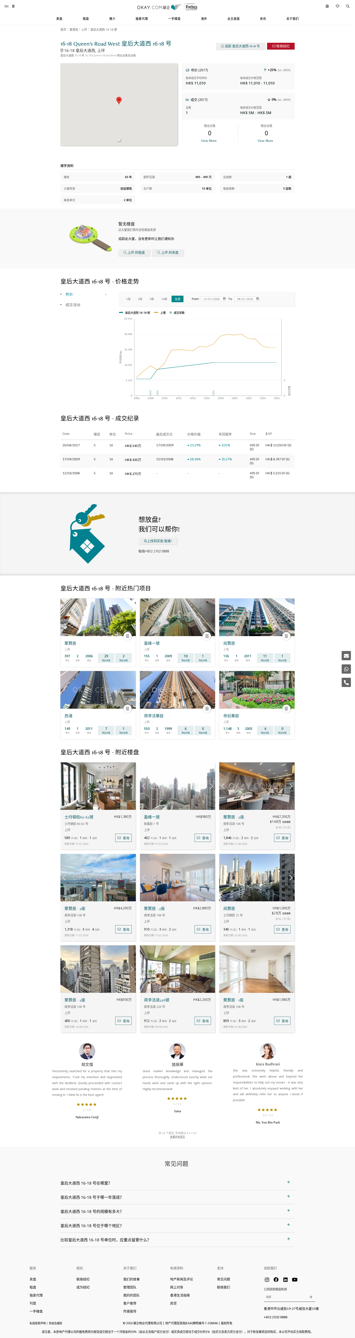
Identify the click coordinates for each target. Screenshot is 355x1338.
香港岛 (73, 29)
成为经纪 (83, 1287)
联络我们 (223, 1287)
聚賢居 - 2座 (233, 817)
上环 (84, 29)
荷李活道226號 (156, 1000)
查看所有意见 (177, 1137)
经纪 (79, 1268)
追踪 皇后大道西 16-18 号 (242, 46)
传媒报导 (129, 1311)
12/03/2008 (71, 473)
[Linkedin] (285, 1280)
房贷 (173, 1303)
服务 (33, 1268)
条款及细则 (55, 1323)
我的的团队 (131, 1295)
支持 (220, 1268)
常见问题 (223, 1279)
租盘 (33, 1287)
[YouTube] (295, 1280)
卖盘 (33, 1279)
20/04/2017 (71, 445)
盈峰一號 (152, 817)
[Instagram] (267, 1280)
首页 (63, 29)
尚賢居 (229, 908)
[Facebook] (276, 1280)
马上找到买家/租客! (158, 541)
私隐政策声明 (38, 1323)
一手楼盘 (36, 1311)
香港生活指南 (180, 1295)
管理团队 (129, 1287)
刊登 (33, 1303)
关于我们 (129, 1268)
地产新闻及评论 (181, 1279)
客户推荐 (129, 1303)
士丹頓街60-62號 (79, 817)
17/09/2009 (71, 459)
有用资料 (176, 1268)
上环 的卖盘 (170, 252)
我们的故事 (131, 1279)
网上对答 (176, 1287)
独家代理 (36, 1295)
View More (209, 140)
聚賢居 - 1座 (233, 1000)
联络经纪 (282, 46)
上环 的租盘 (136, 252)
